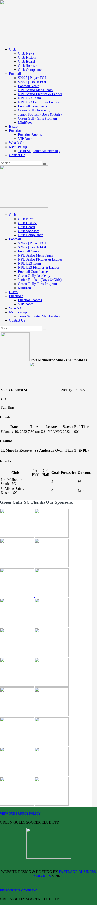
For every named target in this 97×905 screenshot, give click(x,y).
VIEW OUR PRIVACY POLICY (20, 813)
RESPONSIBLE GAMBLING (19, 890)
